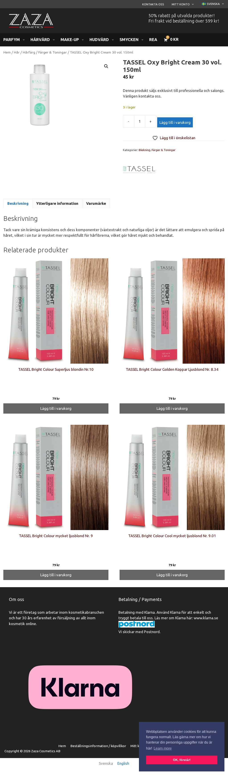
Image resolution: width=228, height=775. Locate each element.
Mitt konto (181, 4)
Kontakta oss (153, 4)
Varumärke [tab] (96, 203)
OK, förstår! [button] (182, 760)
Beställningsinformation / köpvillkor (98, 746)
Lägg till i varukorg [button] (55, 408)
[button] (106, 66)
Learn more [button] (163, 748)
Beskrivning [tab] (17, 203)
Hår (17, 52)
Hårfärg (29, 52)
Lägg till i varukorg (175, 122)
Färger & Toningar (52, 52)
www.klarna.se (206, 618)
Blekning (144, 150)
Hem (7, 52)
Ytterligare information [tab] (57, 203)
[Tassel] (139, 173)
